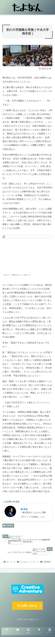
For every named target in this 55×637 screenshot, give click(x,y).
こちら (42, 517)
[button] (49, 398)
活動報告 (9, 525)
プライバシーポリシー (27, 619)
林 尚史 (24, 509)
